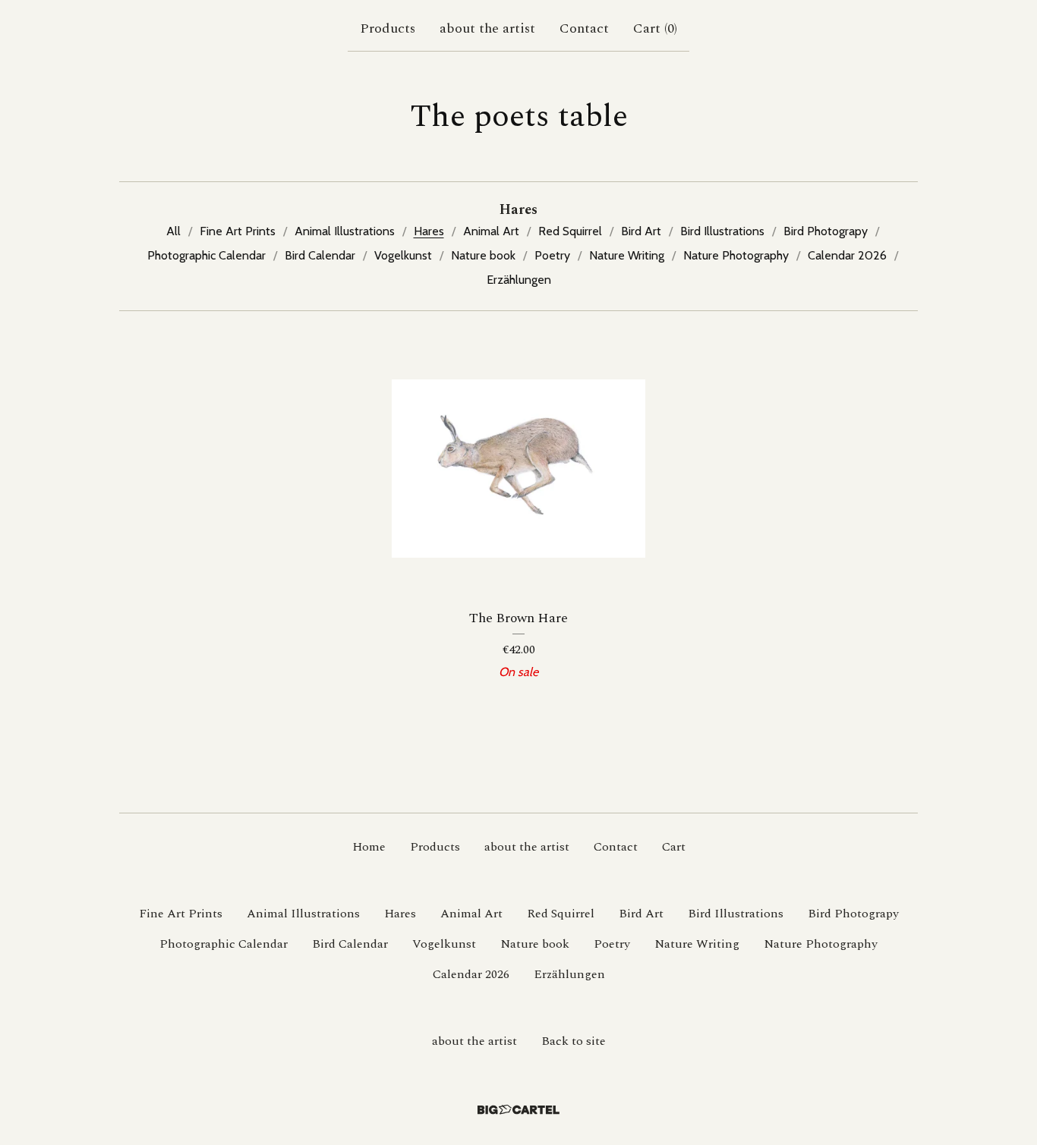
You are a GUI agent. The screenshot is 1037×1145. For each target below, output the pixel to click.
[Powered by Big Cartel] (518, 1110)
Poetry (552, 255)
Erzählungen (519, 279)
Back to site (573, 1041)
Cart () (655, 28)
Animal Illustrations (345, 231)
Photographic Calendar (206, 255)
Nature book (483, 255)
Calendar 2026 (847, 255)
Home (369, 847)
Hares (429, 231)
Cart (674, 847)
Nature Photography (736, 255)
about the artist (487, 28)
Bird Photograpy (825, 231)
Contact (584, 28)
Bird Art (641, 231)
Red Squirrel (570, 231)
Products (387, 28)
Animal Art (491, 231)
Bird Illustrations (722, 231)
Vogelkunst (403, 255)
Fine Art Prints (238, 231)
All (173, 231)
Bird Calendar (320, 255)
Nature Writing (626, 255)
